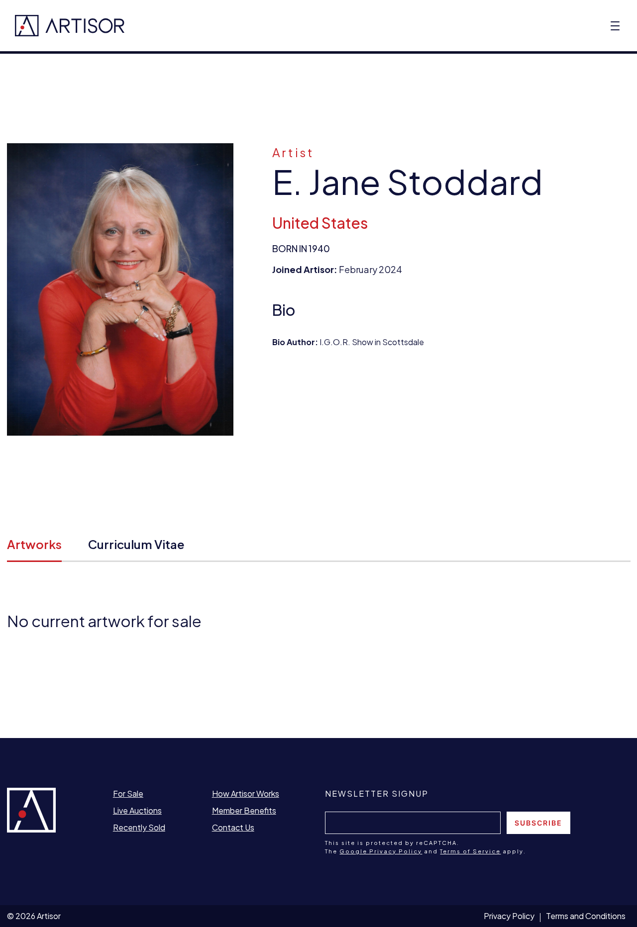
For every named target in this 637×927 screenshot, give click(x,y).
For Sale (128, 793)
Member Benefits (244, 810)
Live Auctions (137, 810)
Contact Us (233, 827)
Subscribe (538, 823)
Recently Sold (139, 827)
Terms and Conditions (586, 916)
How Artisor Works (245, 793)
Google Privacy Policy (380, 851)
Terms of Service (470, 851)
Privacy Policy (509, 916)
